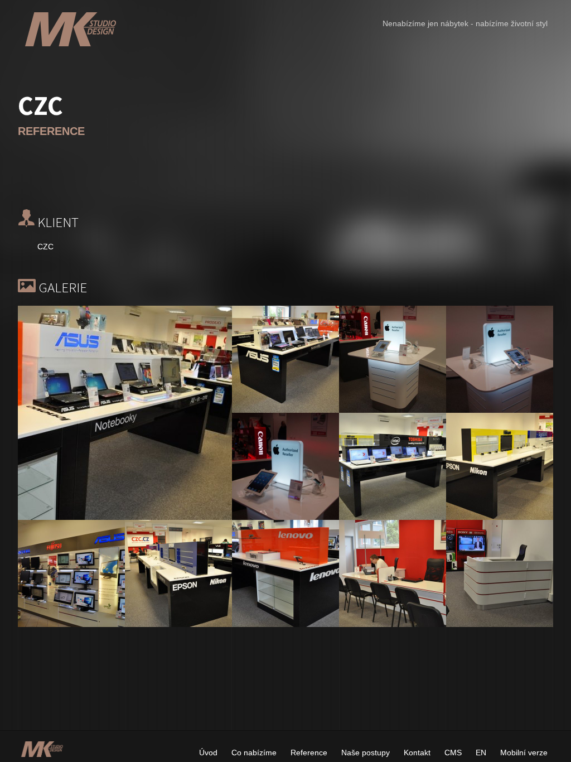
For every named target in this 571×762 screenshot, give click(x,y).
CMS (453, 752)
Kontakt (417, 752)
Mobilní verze (524, 752)
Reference (309, 752)
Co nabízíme (254, 752)
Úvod (208, 752)
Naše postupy (365, 752)
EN (481, 752)
